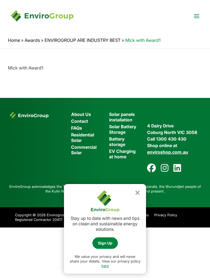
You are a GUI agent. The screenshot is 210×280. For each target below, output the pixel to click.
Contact (79, 121)
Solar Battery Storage (122, 129)
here (105, 266)
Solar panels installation (122, 117)
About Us (81, 114)
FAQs (76, 128)
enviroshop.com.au (167, 152)
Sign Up (105, 243)
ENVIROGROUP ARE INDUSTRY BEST (83, 40)
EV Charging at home (122, 153)
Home (14, 40)
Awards (32, 40)
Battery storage (117, 141)
